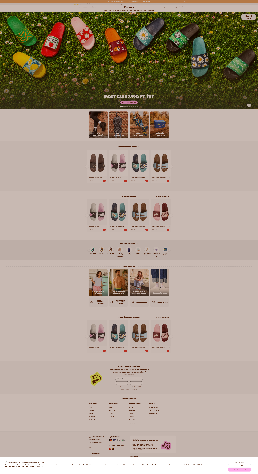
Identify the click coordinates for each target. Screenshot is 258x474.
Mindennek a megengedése (239, 469)
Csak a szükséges (239, 462)
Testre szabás (239, 465)
